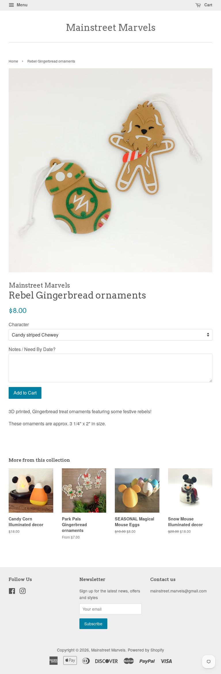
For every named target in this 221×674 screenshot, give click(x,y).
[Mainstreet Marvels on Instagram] (22, 592)
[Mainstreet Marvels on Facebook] (12, 592)
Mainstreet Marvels (110, 27)
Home (13, 60)
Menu (22, 4)
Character (19, 324)
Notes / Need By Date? (32, 349)
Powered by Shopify (146, 650)
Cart (207, 4)
